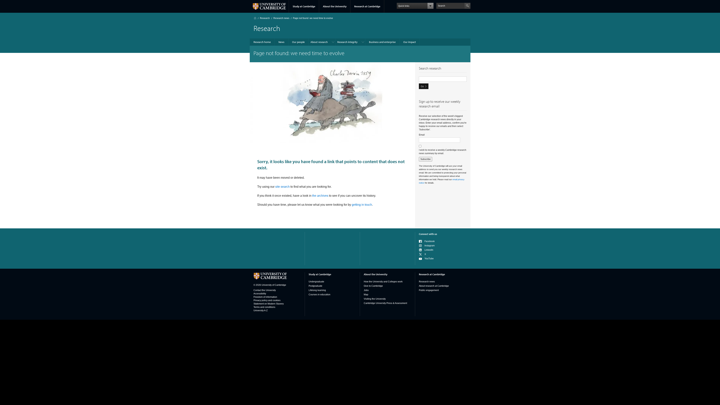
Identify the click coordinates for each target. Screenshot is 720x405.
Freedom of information (265, 297)
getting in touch (362, 204)
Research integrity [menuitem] (347, 42)
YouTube (429, 258)
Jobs (366, 290)
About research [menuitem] (319, 42)
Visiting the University (375, 299)
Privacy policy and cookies (267, 300)
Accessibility (260, 293)
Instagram (429, 245)
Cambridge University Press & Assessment (385, 303)
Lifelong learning (317, 290)
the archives (320, 195)
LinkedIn (428, 250)
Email (422, 135)
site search (282, 186)
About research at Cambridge (434, 286)
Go (422, 86)
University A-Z (261, 310)
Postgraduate (315, 286)
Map (366, 294)
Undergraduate (316, 281)
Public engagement (429, 290)
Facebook (429, 241)
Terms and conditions (264, 307)
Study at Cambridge (304, 6)
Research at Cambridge (367, 6)
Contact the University (265, 290)
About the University (334, 6)
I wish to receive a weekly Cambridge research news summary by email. (442, 152)
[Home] (255, 18)
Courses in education (319, 294)
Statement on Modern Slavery (269, 303)
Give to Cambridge (373, 286)
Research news (427, 281)
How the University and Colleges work (383, 281)
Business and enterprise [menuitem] (382, 42)
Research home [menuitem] (262, 42)
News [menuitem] (281, 42)
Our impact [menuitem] (409, 42)
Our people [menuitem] (298, 42)
